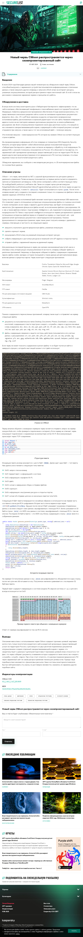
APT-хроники (7, 906)
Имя (3, 730)
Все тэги (47, 903)
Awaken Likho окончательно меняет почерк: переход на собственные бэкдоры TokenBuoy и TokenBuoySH (27, 862)
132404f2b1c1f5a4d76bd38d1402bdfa (16, 689)
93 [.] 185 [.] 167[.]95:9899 (11, 681)
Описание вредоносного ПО (41, 52)
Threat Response (8, 903)
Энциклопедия (7, 909)
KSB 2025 (5, 911)
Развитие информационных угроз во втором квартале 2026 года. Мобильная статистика (58, 817)
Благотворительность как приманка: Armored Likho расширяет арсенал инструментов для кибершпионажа (21, 818)
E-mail (45, 730)
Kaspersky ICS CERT (51, 911)
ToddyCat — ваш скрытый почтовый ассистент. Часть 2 (22, 868)
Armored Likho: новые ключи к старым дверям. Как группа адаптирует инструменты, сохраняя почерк (20, 783)
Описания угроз (49, 909)
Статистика (48, 906)
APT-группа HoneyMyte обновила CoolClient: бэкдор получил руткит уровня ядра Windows (59, 783)
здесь (18, 934)
